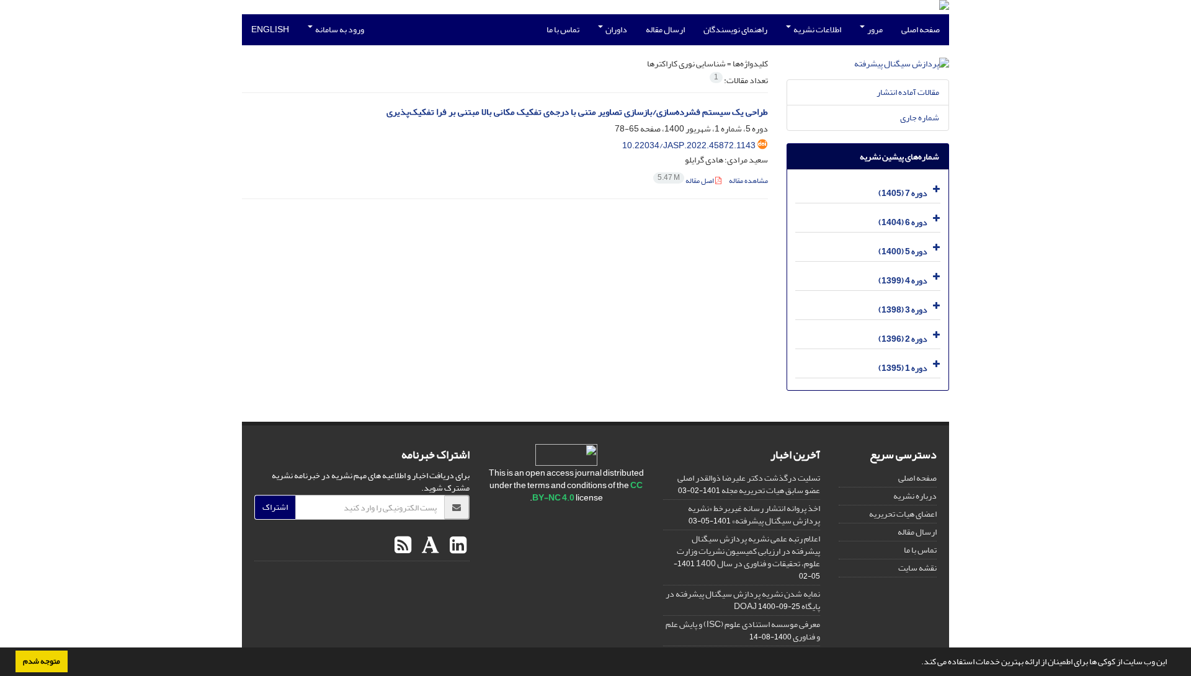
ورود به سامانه (339, 29)
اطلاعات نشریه (816, 29)
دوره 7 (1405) (902, 193)
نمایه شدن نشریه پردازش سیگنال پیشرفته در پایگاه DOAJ (743, 600)
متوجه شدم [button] (41, 661)
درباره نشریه (915, 495)
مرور (874, 29)
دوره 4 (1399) (902, 280)
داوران (615, 29)
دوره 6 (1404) (902, 222)
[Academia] (429, 545)
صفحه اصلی (920, 29)
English (270, 29)
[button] (918, 663)
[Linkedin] (457, 545)
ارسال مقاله (665, 29)
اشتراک (275, 507)
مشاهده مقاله (748, 181)
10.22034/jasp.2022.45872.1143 (689, 145)
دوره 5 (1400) (902, 251)
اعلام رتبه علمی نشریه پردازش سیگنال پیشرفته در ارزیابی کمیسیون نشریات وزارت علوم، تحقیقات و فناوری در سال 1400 (748, 551)
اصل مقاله (686, 181)
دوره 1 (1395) (902, 368)
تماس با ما (562, 29)
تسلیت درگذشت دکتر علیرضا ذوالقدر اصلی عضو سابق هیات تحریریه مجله (748, 484)
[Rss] (402, 545)
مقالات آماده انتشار (908, 92)
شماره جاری (919, 117)
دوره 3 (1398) (902, 309)
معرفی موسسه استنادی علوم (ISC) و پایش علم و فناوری (743, 630)
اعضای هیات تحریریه (903, 513)
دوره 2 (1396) (902, 339)
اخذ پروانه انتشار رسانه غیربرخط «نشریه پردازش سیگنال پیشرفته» (754, 514)
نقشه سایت (917, 567)
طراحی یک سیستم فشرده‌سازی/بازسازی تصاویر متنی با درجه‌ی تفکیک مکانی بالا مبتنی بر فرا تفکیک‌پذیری (577, 112)
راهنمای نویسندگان (735, 29)
